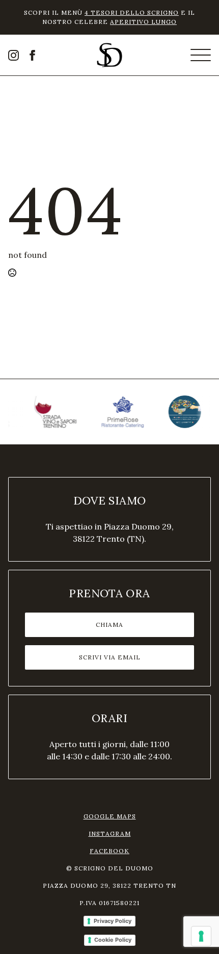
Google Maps (110, 816)
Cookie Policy (112, 939)
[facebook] (32, 55)
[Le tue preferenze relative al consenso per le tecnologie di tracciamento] (201, 936)
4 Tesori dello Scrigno (132, 12)
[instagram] (13, 55)
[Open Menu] (200, 55)
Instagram (110, 833)
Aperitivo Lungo (143, 21)
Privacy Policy (112, 920)
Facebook (109, 851)
